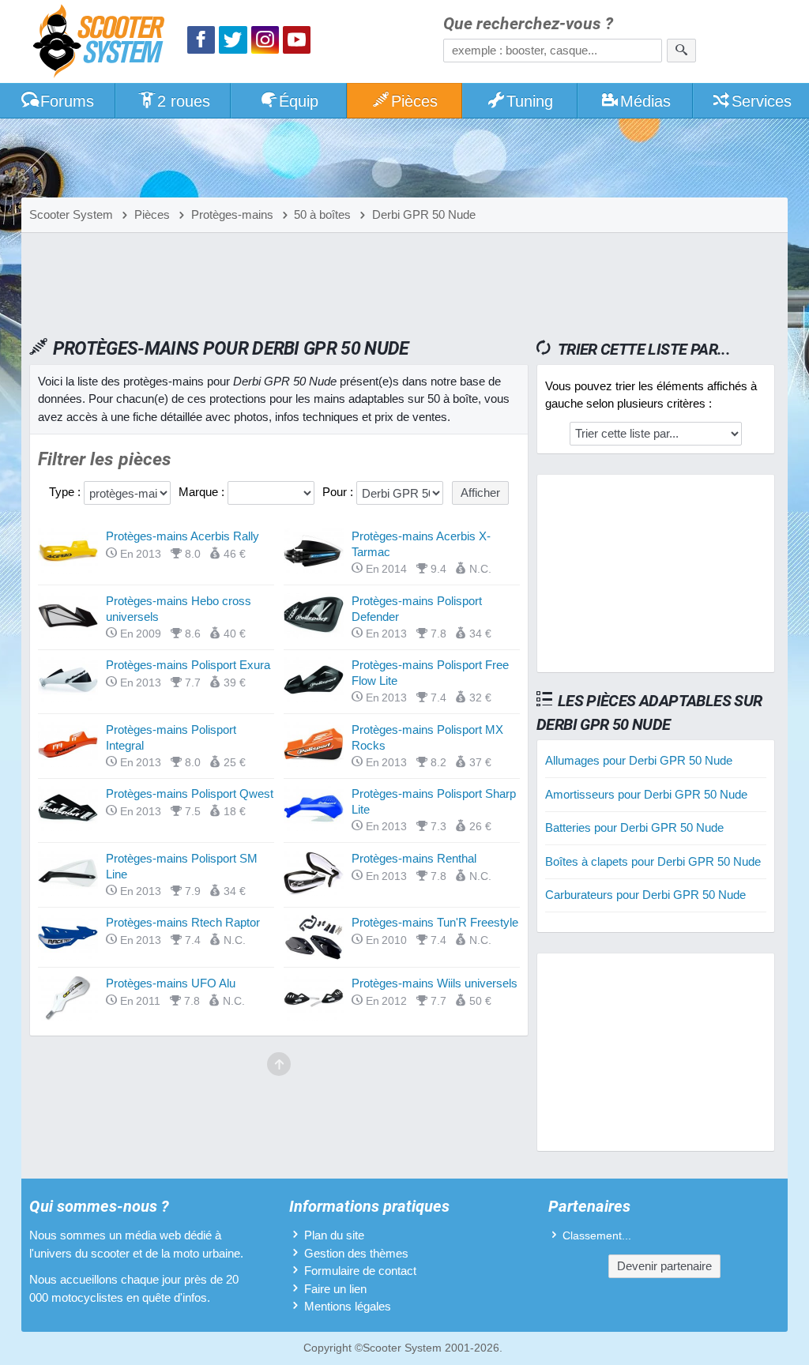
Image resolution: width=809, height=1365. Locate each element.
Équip (298, 101)
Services (762, 101)
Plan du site (334, 1235)
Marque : (203, 491)
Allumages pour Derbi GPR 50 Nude (638, 760)
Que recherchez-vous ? (528, 24)
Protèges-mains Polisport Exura (188, 664)
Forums (67, 101)
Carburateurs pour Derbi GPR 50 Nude (645, 894)
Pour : (339, 491)
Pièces (414, 101)
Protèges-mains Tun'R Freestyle (435, 922)
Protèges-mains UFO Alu (170, 983)
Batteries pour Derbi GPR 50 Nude (634, 827)
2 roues (183, 101)
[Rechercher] (681, 50)
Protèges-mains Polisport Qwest (189, 793)
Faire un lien (335, 1288)
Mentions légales (347, 1306)
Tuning (529, 101)
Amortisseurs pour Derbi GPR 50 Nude (646, 794)
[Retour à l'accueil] (102, 43)
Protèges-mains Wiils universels (434, 983)
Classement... (597, 1236)
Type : (66, 491)
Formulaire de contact (360, 1270)
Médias (645, 101)
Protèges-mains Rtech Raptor (183, 922)
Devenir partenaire (664, 1266)
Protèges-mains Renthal (414, 858)
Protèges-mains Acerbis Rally (182, 536)
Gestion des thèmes (356, 1253)
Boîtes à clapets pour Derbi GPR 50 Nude (653, 861)
